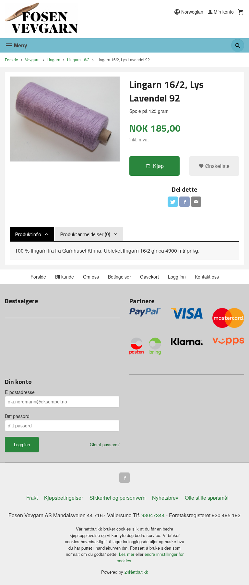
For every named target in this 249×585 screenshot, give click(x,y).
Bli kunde (64, 276)
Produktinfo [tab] (28, 234)
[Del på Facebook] (184, 202)
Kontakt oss (207, 276)
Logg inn (177, 276)
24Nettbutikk (136, 572)
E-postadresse (20, 392)
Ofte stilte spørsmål (207, 497)
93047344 (153, 515)
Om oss (91, 276)
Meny (20, 45)
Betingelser (119, 276)
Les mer (127, 554)
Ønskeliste (217, 166)
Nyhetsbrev (165, 497)
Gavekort (149, 276)
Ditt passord (17, 416)
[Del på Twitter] (173, 202)
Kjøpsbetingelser (63, 497)
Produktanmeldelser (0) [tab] (85, 234)
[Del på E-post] (196, 202)
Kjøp (158, 166)
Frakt (32, 497)
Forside (11, 59)
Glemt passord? (105, 444)
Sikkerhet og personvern (117, 497)
